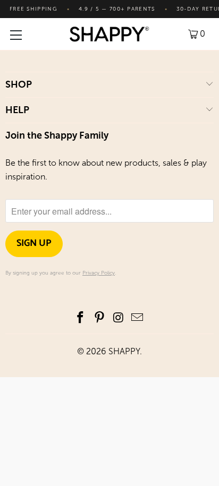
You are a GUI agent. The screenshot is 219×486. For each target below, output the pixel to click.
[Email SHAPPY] (138, 318)
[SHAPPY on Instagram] (119, 318)
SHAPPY (124, 351)
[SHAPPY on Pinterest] (99, 318)
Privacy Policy (98, 273)
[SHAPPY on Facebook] (81, 318)
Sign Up (34, 243)
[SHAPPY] (109, 34)
